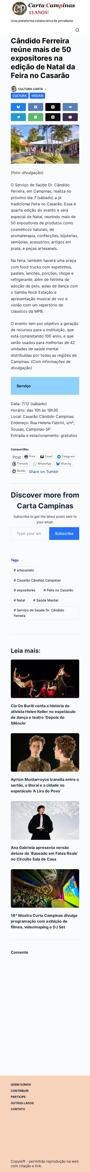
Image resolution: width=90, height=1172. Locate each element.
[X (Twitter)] (52, 107)
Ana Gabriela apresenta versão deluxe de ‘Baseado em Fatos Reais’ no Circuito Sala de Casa (44, 853)
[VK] (70, 107)
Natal (19, 600)
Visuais (37, 95)
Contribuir (20, 1091)
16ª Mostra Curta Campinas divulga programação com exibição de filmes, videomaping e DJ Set (44, 921)
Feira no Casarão (58, 590)
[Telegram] (18, 117)
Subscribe (64, 533)
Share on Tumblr (44, 471)
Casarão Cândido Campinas (37, 580)
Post (17, 456)
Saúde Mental (45, 600)
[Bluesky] (18, 107)
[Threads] (52, 117)
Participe (18, 1097)
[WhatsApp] (35, 117)
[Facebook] (35, 107)
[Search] (77, 30)
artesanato (24, 570)
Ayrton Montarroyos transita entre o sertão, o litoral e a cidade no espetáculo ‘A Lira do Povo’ (45, 785)
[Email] (70, 117)
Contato (18, 1109)
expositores (25, 590)
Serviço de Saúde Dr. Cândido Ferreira (39, 613)
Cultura (20, 95)
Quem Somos (21, 1084)
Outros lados (22, 1103)
